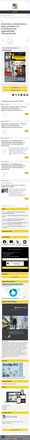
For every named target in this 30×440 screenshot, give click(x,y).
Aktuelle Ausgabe (6, 405)
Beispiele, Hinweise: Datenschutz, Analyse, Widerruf (12, 270)
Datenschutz (19, 436)
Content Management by (7, 438)
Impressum (25, 436)
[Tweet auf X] (16, 95)
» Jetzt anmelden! (15, 267)
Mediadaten (5, 406)
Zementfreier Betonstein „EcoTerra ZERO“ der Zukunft (13, 186)
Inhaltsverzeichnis (15, 90)
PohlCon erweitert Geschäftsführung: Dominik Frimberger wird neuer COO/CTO (13, 219)
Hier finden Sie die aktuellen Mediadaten (13, 297)
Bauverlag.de (26, 438)
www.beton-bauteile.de (7, 354)
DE (26, 2)
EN (28, 2)
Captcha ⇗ (20, 265)
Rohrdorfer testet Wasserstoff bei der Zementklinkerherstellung (13, 212)
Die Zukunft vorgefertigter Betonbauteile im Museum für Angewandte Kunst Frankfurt (15, 223)
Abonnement (15, 87)
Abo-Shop (4, 408)
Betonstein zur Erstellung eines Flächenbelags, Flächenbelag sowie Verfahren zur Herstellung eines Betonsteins (13, 143)
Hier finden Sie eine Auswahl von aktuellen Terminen (13, 377)
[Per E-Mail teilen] (24, 95)
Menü (15, 12)
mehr (26, 114)
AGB (14, 436)
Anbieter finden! (15, 430)
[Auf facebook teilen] (13, 95)
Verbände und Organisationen (9, 384)
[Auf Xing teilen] (18, 95)
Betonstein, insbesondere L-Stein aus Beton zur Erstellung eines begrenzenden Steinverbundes (14, 108)
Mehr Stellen (15, 277)
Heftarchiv (4, 409)
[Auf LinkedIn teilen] (21, 95)
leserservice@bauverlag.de (12, 356)
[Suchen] (28, 15)
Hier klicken (16, 264)
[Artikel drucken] (27, 95)
